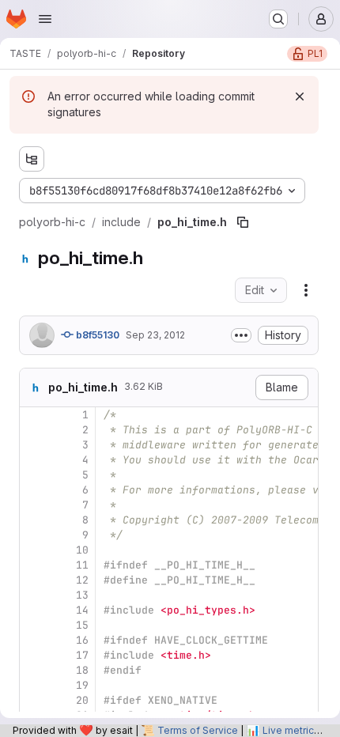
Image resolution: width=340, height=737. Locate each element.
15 (82, 625)
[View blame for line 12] (33, 580)
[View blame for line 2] (33, 429)
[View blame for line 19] (33, 685)
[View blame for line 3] (33, 444)
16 (82, 640)
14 (82, 610)
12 (82, 580)
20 (82, 700)
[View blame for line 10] (33, 549)
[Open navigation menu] (45, 19)
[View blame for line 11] (33, 565)
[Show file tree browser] (31, 159)
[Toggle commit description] (241, 335)
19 (82, 685)
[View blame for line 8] (33, 519)
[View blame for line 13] (33, 595)
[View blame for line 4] (33, 459)
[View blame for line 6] (33, 489)
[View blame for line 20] (33, 700)
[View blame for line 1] (33, 414)
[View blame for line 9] (33, 534)
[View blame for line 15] (33, 625)
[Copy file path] (242, 222)
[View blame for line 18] (33, 670)
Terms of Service (197, 730)
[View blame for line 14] (33, 610)
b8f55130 (96, 335)
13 (82, 595)
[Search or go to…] (278, 18)
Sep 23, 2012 (155, 335)
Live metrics (291, 730)
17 (82, 655)
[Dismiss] (299, 96)
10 (82, 550)
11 (82, 565)
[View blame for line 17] (33, 655)
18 (82, 670)
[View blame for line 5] (33, 474)
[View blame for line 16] (33, 640)
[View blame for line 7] (33, 504)
